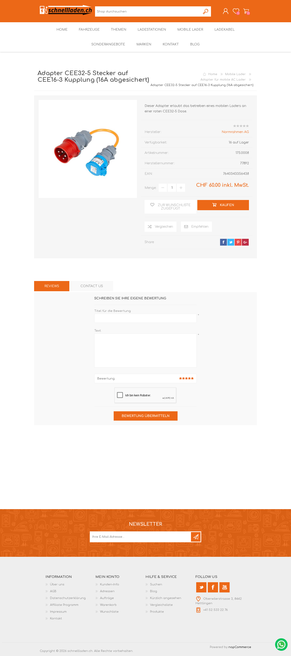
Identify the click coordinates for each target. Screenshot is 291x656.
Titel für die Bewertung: (112, 311)
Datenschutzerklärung (68, 598)
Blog (153, 591)
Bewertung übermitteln (146, 416)
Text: (97, 330)
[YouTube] (224, 587)
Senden (196, 537)
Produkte (157, 611)
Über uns (57, 584)
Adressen (107, 591)
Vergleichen (164, 226)
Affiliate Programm (64, 605)
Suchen (206, 11)
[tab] (51, 286)
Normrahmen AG (235, 132)
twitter (230, 242)
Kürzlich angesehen (165, 598)
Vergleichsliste (161, 605)
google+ (245, 242)
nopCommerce (239, 647)
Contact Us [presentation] (91, 286)
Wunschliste (109, 611)
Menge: (150, 188)
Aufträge (107, 598)
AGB (53, 591)
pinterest (238, 242)
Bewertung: (106, 378)
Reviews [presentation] (51, 286)
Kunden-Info (109, 584)
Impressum (58, 611)
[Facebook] (213, 587)
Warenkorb (246, 11)
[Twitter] (201, 587)
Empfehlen (199, 226)
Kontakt (56, 618)
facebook (223, 242)
